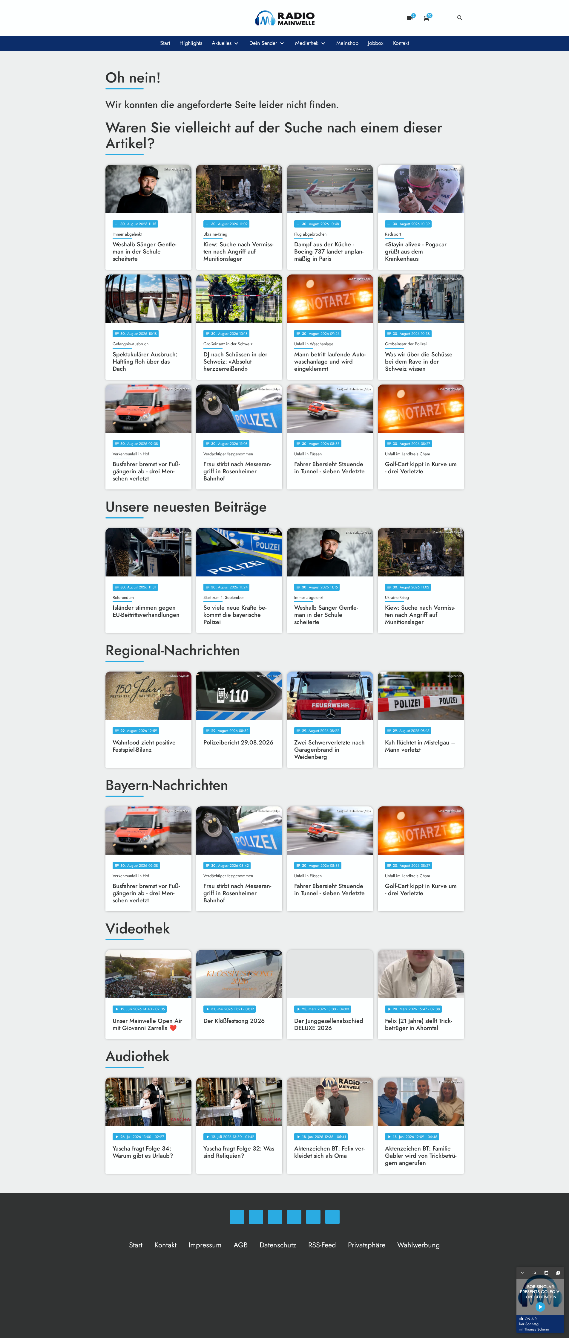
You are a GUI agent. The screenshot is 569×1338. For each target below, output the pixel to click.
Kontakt (401, 43)
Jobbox (376, 43)
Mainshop (347, 43)
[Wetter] (443, 18)
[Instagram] (135, 18)
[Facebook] (123, 18)
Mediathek (306, 43)
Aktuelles (221, 43)
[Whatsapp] (111, 18)
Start (165, 43)
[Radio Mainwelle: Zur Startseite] (285, 18)
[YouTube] (147, 18)
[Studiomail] (159, 18)
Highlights (191, 43)
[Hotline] (171, 18)
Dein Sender (263, 43)
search (460, 18)
